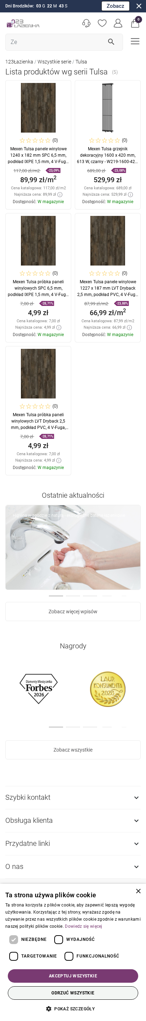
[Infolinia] (86, 23)
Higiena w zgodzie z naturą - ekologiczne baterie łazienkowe (69, 515)
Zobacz (115, 6)
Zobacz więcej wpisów (73, 611)
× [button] (138, 891)
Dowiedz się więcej (83, 926)
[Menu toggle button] (134, 40)
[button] (135, 23)
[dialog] (73, 952)
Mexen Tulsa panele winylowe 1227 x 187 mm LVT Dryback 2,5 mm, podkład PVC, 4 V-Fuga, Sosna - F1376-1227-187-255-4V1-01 (108, 294)
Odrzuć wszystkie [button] (72, 993)
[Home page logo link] (23, 23)
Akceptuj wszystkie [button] (73, 975)
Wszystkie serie (54, 62)
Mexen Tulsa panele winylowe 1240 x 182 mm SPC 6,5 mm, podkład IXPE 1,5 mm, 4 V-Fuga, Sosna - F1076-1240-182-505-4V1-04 (38, 161)
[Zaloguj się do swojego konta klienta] (118, 23)
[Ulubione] (102, 23)
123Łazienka (19, 62)
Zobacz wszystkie (73, 750)
